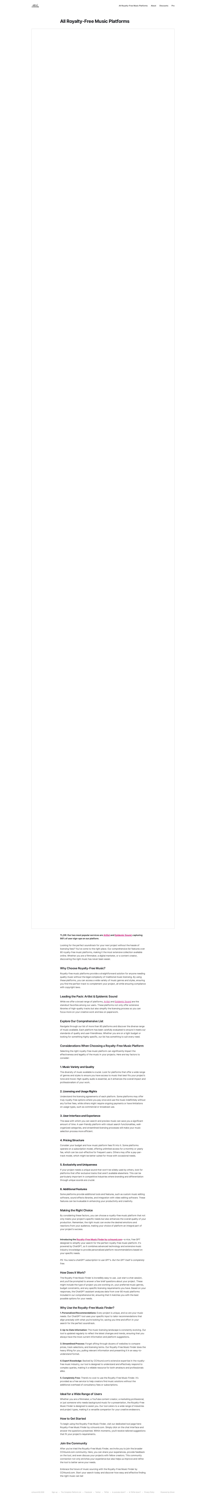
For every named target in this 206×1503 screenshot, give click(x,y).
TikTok (106, 1492)
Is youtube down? (119, 1492)
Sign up (54, 1492)
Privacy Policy (149, 1492)
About (153, 6)
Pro (173, 6)
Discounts (164, 6)
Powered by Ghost (168, 1492)
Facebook (88, 1492)
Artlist (107, 1001)
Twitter (98, 1492)
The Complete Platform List (71, 1492)
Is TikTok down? (135, 1492)
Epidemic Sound (123, 1001)
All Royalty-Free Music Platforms (133, 6)
